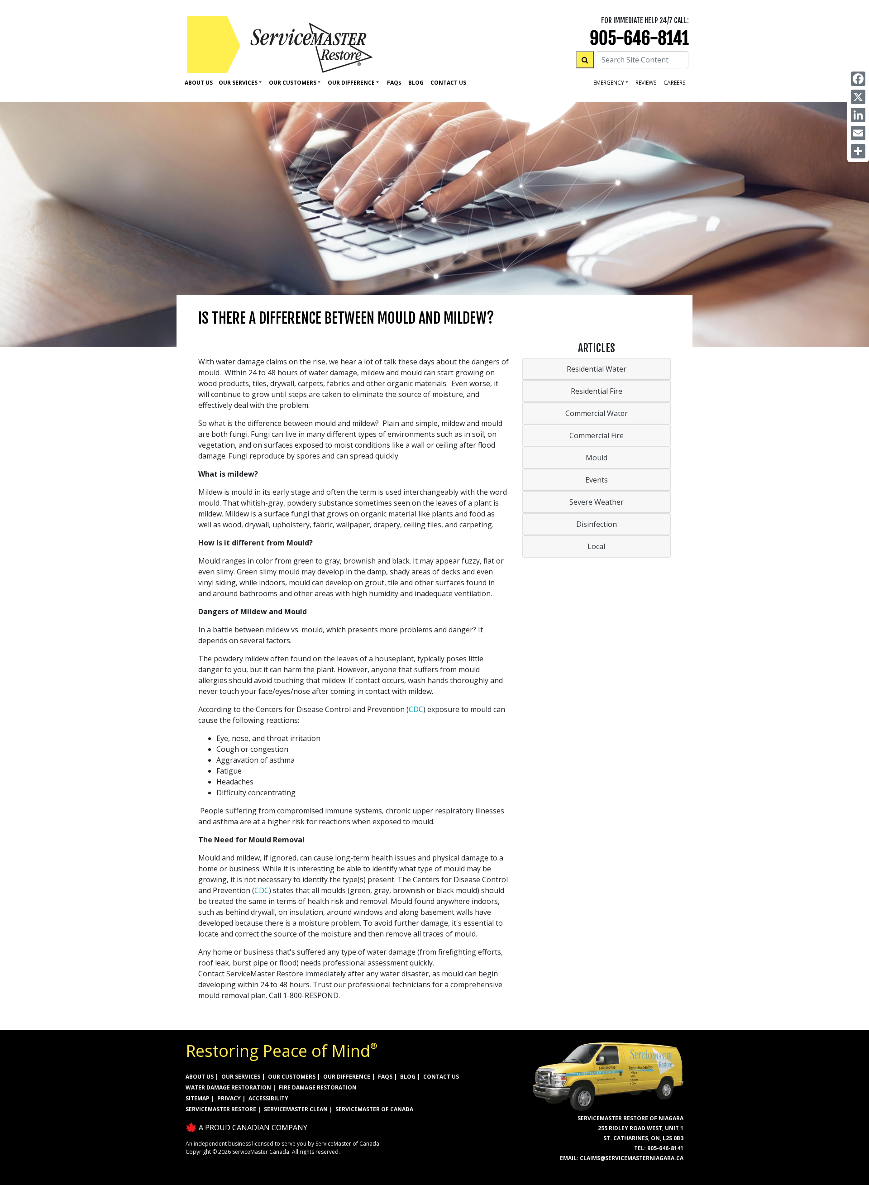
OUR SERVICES (240, 1076)
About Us (199, 82)
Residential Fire (596, 391)
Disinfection (596, 524)
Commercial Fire (596, 435)
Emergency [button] (608, 82)
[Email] (858, 133)
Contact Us (448, 82)
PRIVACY (229, 1098)
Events (596, 480)
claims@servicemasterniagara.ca (631, 1158)
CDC (416, 709)
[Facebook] (858, 79)
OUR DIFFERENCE (346, 1076)
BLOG (407, 1076)
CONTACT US (441, 1076)
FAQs (385, 1076)
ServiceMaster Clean (296, 1109)
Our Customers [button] (292, 82)
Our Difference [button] (351, 82)
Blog (416, 82)
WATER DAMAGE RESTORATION (228, 1087)
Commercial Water (596, 413)
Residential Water (596, 369)
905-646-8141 (639, 38)
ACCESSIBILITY (268, 1098)
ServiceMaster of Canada (374, 1109)
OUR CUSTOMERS (291, 1076)
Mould (596, 458)
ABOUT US (200, 1076)
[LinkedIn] (858, 115)
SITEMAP (198, 1098)
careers (674, 82)
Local (596, 546)
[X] (858, 97)
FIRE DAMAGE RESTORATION (318, 1087)
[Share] (858, 151)
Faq (394, 82)
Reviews (645, 82)
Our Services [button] (238, 82)
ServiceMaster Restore (221, 1109)
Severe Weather (596, 502)
